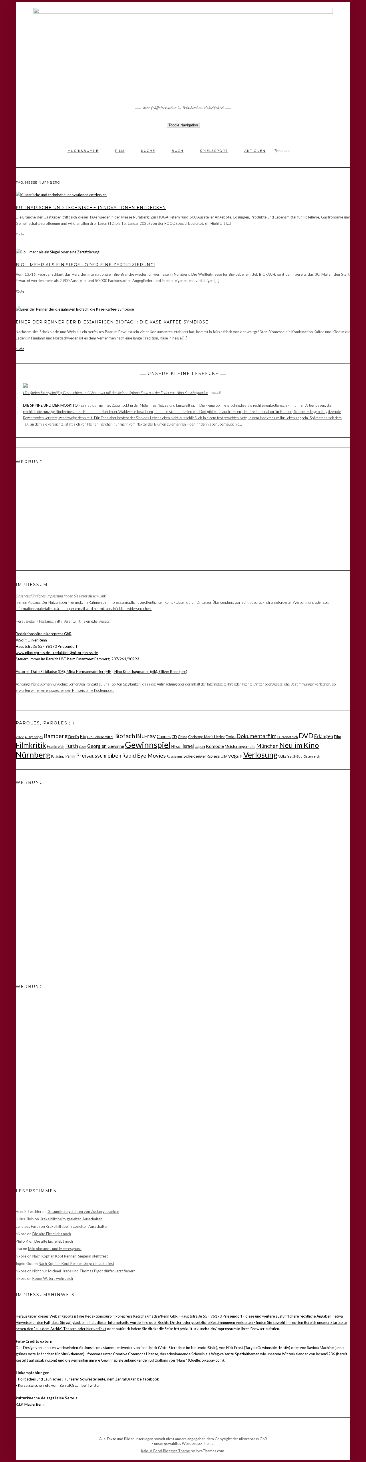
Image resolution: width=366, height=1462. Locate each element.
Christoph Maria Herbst (206, 736)
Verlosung (260, 754)
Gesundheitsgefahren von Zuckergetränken (83, 1211)
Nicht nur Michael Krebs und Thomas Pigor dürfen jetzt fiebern (84, 1271)
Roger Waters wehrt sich (52, 1278)
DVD (306, 735)
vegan (235, 755)
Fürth (71, 746)
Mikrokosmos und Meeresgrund (54, 1248)
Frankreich (55, 746)
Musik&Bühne (83, 151)
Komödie (215, 746)
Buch (178, 151)
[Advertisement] (51, 506)
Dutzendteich (287, 737)
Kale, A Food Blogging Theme (165, 1451)
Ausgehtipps (34, 737)
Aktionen (255, 151)
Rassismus (175, 756)
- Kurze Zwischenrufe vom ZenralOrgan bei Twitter (58, 1385)
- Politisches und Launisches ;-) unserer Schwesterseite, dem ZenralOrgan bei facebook (87, 1379)
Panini (70, 756)
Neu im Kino (299, 745)
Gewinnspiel (147, 745)
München (267, 745)
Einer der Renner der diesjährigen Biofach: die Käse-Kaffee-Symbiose (112, 322)
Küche (148, 151)
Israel (188, 746)
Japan (200, 746)
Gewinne (116, 746)
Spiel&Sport (214, 151)
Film (120, 151)
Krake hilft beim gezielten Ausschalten (71, 1219)
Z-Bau (298, 756)
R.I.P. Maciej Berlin (30, 1404)
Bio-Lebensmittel (100, 737)
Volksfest (285, 756)
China (182, 736)
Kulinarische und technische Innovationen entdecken (91, 207)
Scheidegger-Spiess (202, 756)
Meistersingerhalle (240, 746)
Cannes (164, 736)
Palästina (58, 756)
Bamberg (55, 735)
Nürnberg (33, 754)
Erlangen (323, 736)
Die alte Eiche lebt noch (51, 1233)
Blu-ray (146, 736)
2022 (20, 737)
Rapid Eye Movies (144, 755)
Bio (83, 736)
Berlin (73, 736)
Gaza (82, 746)
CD (174, 736)
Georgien (97, 746)
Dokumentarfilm (256, 736)
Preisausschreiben (98, 755)
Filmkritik (31, 745)
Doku (231, 736)
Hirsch (176, 746)
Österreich (311, 756)
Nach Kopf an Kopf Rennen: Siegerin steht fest (70, 1256)
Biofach (124, 736)
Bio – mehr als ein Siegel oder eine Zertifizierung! (85, 264)
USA (224, 756)
